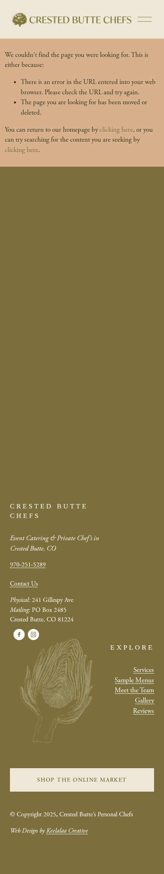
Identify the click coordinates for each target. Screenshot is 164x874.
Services (143, 670)
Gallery (144, 700)
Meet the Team (134, 690)
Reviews (143, 711)
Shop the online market (82, 780)
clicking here (116, 129)
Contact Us (24, 584)
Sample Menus (134, 680)
